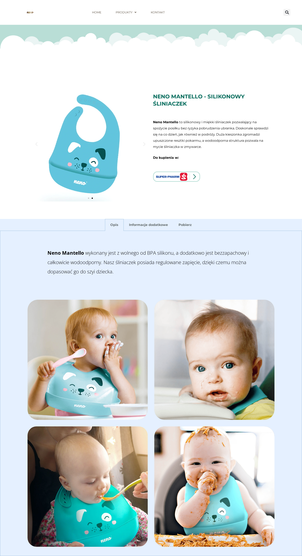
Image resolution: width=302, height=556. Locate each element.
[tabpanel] (151, 393)
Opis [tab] (114, 225)
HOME (96, 12)
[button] (287, 12)
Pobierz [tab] (185, 225)
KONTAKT (158, 12)
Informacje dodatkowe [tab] (148, 225)
